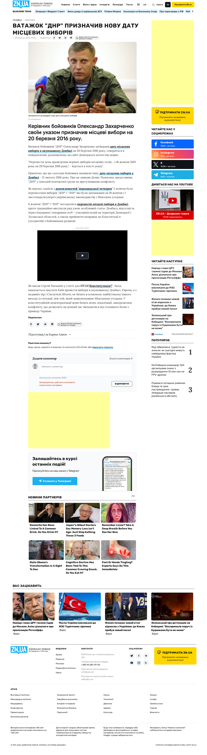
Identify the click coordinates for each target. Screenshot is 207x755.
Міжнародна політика (21, 699)
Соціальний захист (66, 695)
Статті (76, 4)
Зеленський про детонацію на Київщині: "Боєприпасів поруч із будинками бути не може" (167, 322)
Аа (168, 5)
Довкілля (108, 703)
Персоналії (62, 712)
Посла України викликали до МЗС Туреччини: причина (164, 287)
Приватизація (17, 712)
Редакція (60, 659)
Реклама (60, 663)
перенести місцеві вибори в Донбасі (102, 204)
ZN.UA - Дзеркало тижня (172, 213)
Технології (108, 699)
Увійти (159, 5)
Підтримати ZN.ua (183, 5)
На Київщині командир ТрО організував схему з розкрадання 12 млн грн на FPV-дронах (168, 370)
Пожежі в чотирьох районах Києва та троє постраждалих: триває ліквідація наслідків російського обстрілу (168, 390)
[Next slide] (192, 11)
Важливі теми (22, 11)
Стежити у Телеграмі (57, 481)
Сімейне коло (156, 703)
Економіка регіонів (19, 717)
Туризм (153, 708)
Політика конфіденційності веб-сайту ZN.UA (176, 745)
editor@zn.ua (87, 679)
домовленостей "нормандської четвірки (83, 188)
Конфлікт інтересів (66, 703)
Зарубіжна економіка (67, 699)
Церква (107, 708)
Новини (65, 4)
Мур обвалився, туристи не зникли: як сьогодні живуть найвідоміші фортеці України (168, 352)
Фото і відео (90, 4)
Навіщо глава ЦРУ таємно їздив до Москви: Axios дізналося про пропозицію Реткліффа (167, 273)
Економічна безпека (66, 708)
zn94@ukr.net (87, 672)
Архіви (59, 654)
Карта (58, 672)
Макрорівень (17, 703)
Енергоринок (17, 708)
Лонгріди (118, 4)
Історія (153, 699)
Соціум (153, 695)
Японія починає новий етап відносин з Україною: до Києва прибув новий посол (165, 304)
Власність (154, 712)
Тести (129, 4)
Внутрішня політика (20, 695)
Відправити (122, 384)
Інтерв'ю (105, 4)
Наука (106, 695)
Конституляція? (100, 286)
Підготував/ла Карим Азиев (47, 334)
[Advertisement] (69, 420)
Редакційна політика (66, 668)
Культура (108, 712)
